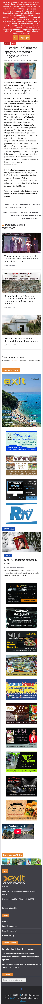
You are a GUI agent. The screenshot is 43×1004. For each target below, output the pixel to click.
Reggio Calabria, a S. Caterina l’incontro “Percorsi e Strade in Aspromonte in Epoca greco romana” (20, 300)
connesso (15, 361)
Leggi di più (24, 37)
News (13, 43)
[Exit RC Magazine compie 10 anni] (21, 542)
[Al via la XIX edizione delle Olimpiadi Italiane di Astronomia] (21, 316)
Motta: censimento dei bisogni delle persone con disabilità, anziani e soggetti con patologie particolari (20, 215)
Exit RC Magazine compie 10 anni (20, 561)
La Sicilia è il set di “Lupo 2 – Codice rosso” (18, 949)
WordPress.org (8, 936)
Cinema (7, 43)
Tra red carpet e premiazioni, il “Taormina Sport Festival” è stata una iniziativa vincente (21, 258)
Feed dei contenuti (9, 926)
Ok (15, 37)
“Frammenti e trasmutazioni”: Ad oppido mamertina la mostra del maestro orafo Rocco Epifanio (20, 956)
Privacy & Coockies (9, 908)
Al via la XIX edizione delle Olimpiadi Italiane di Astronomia (21, 339)
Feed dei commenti (9, 931)
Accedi (5, 921)
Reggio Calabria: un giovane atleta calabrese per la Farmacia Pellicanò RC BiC (22, 206)
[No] (40, 21)
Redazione (22, 60)
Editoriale (8, 555)
